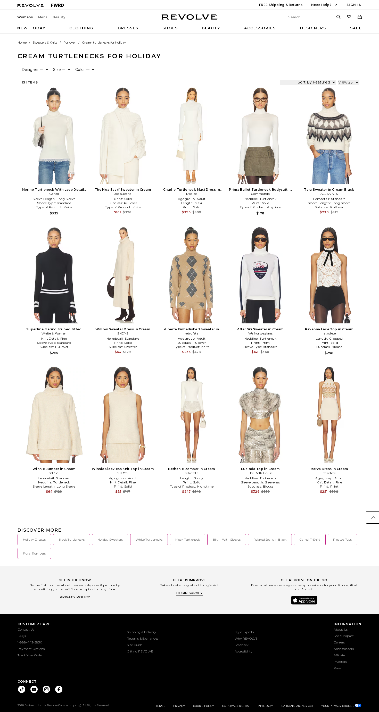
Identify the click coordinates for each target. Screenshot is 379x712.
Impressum (265, 706)
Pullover (69, 42)
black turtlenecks (72, 539)
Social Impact (344, 636)
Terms (160, 706)
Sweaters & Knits (45, 42)
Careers (339, 642)
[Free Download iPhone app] (304, 604)
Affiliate (339, 655)
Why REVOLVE (246, 638)
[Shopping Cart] (360, 17)
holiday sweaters (110, 539)
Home (22, 42)
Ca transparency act (297, 706)
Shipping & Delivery (141, 632)
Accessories (260, 28)
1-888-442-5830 (30, 642)
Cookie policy (203, 706)
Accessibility (243, 651)
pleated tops (342, 539)
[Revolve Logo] (190, 20)
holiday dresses (34, 539)
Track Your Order (30, 655)
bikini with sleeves (227, 539)
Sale (356, 28)
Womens (25, 17)
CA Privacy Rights (235, 706)
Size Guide (134, 645)
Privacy (179, 706)
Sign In (354, 5)
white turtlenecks (149, 539)
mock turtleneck (187, 539)
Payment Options (31, 649)
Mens (42, 17)
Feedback (242, 645)
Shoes (170, 28)
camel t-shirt (309, 539)
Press (337, 668)
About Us (341, 629)
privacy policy (75, 597)
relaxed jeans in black (269, 539)
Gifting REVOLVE (140, 651)
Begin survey (189, 593)
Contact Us (26, 629)
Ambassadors (344, 649)
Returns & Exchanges (142, 638)
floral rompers (34, 553)
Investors (340, 662)
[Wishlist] (349, 17)
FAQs (22, 636)
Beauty (59, 17)
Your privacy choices (338, 706)
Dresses (128, 28)
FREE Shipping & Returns (280, 5)
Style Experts (244, 632)
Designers (313, 28)
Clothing (81, 28)
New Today (31, 28)
